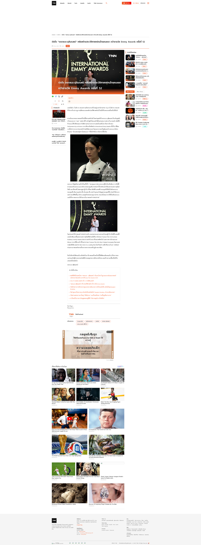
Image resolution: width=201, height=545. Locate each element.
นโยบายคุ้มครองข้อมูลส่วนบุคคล (125, 543)
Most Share (140, 92)
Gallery (140, 525)
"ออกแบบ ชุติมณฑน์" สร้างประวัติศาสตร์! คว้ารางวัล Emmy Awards (87, 284)
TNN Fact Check (134, 523)
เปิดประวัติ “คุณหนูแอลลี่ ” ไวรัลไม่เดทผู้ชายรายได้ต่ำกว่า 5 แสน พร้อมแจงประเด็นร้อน (142, 116)
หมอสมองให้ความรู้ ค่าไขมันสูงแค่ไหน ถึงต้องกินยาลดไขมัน (142, 102)
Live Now (127, 3)
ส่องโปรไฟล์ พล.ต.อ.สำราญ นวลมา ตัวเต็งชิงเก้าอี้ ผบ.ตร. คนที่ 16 (142, 95)
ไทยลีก (143, 530)
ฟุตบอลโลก (139, 530)
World (103, 524)
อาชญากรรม (139, 522)
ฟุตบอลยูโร (134, 530)
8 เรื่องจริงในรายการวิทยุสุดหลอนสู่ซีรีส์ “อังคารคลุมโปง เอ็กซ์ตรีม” (87, 298)
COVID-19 (129, 525)
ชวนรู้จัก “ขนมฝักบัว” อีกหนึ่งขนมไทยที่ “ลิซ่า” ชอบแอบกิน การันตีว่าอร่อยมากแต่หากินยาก (59, 142)
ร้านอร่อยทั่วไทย (130, 534)
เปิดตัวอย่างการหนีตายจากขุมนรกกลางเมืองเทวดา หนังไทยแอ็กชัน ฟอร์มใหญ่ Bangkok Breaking (92, 288)
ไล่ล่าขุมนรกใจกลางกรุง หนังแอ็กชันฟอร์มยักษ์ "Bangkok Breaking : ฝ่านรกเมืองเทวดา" (92, 292)
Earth (144, 113)
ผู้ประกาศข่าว (116, 520)
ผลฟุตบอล (129, 529)
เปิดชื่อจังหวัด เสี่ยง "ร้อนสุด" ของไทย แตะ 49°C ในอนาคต (142, 109)
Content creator (105, 530)
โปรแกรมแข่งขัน (135, 529)
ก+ (63, 101)
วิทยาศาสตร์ (129, 522)
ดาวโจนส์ (146, 523)
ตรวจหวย (147, 534)
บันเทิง (58, 35)
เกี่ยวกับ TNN (114, 543)
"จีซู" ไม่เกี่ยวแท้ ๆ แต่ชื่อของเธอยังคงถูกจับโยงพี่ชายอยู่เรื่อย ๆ (59, 135)
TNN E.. (145, 99)
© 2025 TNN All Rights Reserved (140, 543)
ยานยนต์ (128, 523)
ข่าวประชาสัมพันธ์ (135, 525)
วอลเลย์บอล (129, 530)
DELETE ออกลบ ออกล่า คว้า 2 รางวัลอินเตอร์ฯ (82, 281)
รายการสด (104, 520)
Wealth (106, 524)
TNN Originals (105, 526)
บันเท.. (144, 59)
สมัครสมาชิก (143, 3)
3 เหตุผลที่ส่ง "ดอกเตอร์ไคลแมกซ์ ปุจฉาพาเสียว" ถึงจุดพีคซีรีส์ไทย (142, 84)
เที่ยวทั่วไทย (136, 534)
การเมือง (146, 520)
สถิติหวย (128, 536)
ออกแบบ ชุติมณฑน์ (106, 321)
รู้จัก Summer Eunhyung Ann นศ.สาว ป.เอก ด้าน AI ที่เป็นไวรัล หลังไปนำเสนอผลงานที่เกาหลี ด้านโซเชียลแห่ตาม (142, 123)
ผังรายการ (122, 520)
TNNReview (141, 534)
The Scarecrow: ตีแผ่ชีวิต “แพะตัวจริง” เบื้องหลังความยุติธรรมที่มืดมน (58, 129)
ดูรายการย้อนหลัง (109, 520)
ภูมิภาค (147, 522)
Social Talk (134, 522)
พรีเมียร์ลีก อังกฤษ (142, 529)
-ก (55, 101)
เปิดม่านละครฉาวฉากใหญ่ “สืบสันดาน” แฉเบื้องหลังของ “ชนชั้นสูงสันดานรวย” (90, 295)
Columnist (112, 530)
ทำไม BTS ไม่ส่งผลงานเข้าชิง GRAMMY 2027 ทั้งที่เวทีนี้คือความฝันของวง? (58, 120)
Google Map (79, 525)
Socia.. (145, 119)
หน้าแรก (53, 35)
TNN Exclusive (138, 520)
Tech (145, 126)
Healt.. (145, 106)
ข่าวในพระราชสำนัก (130, 520)
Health (110, 524)
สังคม (143, 520)
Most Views (130, 92)
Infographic (140, 523)
